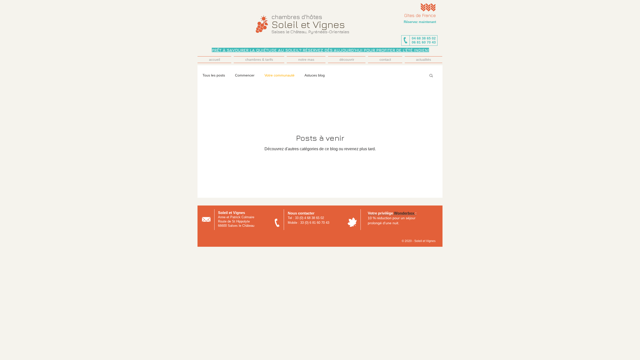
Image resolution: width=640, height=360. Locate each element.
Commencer (244, 75)
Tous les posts (213, 75)
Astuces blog (314, 75)
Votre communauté (279, 75)
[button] (431, 75)
